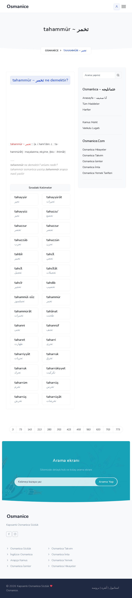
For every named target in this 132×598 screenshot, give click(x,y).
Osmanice (52, 50)
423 (69, 429)
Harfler (86, 109)
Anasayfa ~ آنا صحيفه (94, 98)
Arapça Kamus (19, 560)
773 (118, 429)
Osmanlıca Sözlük (20, 548)
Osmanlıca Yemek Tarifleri (97, 173)
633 (98, 429)
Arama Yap (106, 482)
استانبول (114, 588)
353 (59, 429)
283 (49, 429)
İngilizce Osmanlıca (21, 554)
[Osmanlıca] (17, 6)
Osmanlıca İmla (91, 167)
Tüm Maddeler (91, 104)
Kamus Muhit (90, 122)
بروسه (95, 588)
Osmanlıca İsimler (92, 161)
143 (30, 429)
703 (108, 429)
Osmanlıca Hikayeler (94, 149)
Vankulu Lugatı (91, 128)
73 (20, 429)
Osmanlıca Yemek (62, 560)
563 (88, 429)
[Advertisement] (63, 114)
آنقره (104, 588)
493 (79, 429)
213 (39, 429)
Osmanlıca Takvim (92, 155)
